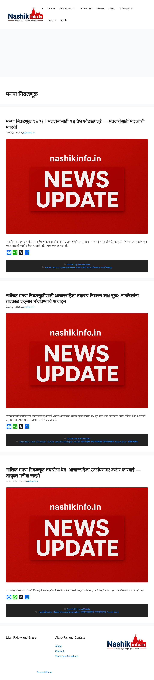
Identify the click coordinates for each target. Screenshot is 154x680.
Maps (111, 8)
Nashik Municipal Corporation (66, 612)
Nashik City (72, 264)
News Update (84, 264)
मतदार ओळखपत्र (93, 267)
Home (51, 8)
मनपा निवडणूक (106, 267)
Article (63, 20)
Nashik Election (52, 267)
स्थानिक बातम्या (108, 441)
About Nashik (66, 8)
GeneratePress (44, 672)
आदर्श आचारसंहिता (87, 612)
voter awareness (67, 267)
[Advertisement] (77, 51)
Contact (59, 651)
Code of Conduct (38, 441)
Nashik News (121, 441)
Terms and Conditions (66, 656)
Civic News (24, 441)
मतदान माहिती (81, 267)
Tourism (83, 8)
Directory (124, 8)
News (100, 8)
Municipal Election (71, 441)
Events (51, 20)
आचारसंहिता (85, 441)
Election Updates (55, 441)
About (58, 646)
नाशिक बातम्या (133, 441)
